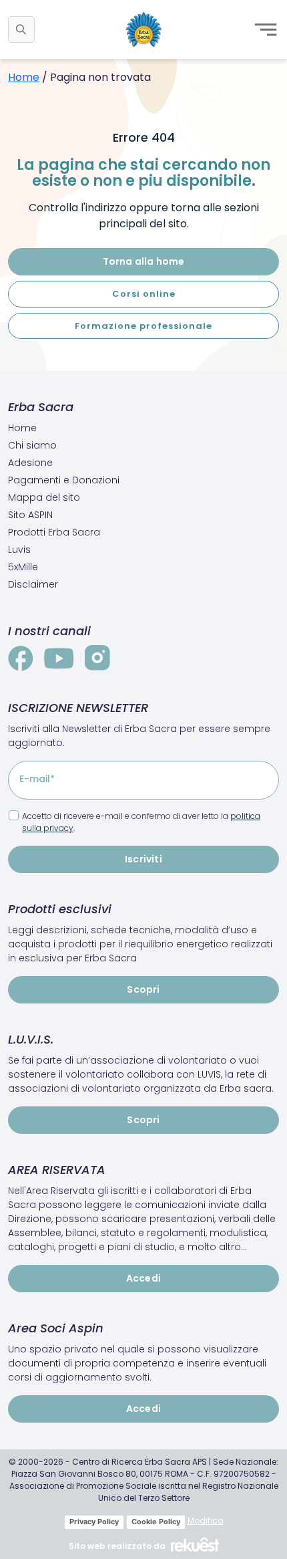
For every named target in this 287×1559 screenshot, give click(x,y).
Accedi (143, 1278)
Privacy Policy (94, 1521)
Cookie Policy (155, 1521)
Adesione (30, 462)
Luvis (19, 549)
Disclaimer (33, 584)
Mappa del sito (44, 497)
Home (23, 77)
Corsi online (144, 293)
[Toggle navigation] (265, 29)
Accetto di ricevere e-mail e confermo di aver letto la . (141, 822)
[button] (21, 29)
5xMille (23, 567)
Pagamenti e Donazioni (63, 480)
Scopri (143, 989)
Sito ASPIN (30, 514)
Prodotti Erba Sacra (54, 532)
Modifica (206, 1520)
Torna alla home (144, 261)
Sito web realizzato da (117, 1546)
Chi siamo (32, 445)
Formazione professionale (143, 326)
